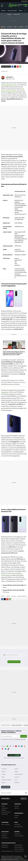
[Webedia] (24, 1)
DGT (26, 26)
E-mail (20, 67)
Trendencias (4, 833)
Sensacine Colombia (19, 849)
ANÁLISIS (3, 10)
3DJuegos (16, 806)
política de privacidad (20, 739)
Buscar (26, 792)
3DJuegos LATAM (18, 845)
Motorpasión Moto (18, 826)
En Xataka (5, 350)
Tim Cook (10, 26)
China (4, 26)
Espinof (16, 817)
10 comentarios (6, 66)
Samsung (16, 777)
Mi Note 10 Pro (11, 91)
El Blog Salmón (17, 833)
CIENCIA (20, 10)
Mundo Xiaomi (5, 814)
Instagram (19, 746)
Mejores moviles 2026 (17, 725)
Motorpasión (17, 824)
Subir (22, 798)
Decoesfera (4, 835)
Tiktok (8, 749)
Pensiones (21, 26)
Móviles (8, 596)
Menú (2, 6)
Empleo (3, 782)
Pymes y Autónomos (19, 835)
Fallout (15, 26)
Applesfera (4, 810)
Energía (3, 774)
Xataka (14, 5)
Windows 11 (17, 782)
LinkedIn (5, 749)
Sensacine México (18, 847)
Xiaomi (14, 596)
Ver (15, 661)
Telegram (22, 746)
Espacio (3, 771)
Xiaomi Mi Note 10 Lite (9, 85)
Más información (22, 859)
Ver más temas (5, 787)
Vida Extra (16, 808)
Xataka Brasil (4, 847)
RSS (24, 746)
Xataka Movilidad (18, 774)
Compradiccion (5, 837)
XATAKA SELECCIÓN (12, 10)
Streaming (4, 768)
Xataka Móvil (4, 808)
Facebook (12, 67)
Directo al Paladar (6, 824)
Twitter (15, 67)
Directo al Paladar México (7, 851)
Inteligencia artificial (6, 779)
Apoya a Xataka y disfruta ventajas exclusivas (14, 757)
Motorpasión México (19, 851)
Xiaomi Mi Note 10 (22, 596)
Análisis (16, 768)
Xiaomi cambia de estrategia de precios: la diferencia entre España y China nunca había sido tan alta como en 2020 (14, 353)
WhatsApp (7, 746)
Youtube (16, 746)
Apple (3, 777)
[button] (9, 77)
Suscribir (23, 736)
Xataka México (5, 845)
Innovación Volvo (16, 14)
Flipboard (18, 67)
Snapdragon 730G (6, 392)
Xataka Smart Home (6, 812)
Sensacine (16, 815)
